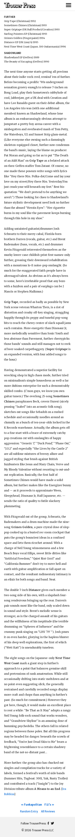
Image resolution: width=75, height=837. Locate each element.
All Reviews (48, 811)
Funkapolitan (33, 804)
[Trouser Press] (19, 5)
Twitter (52, 823)
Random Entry (29, 811)
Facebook (48, 823)
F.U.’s (47, 804)
